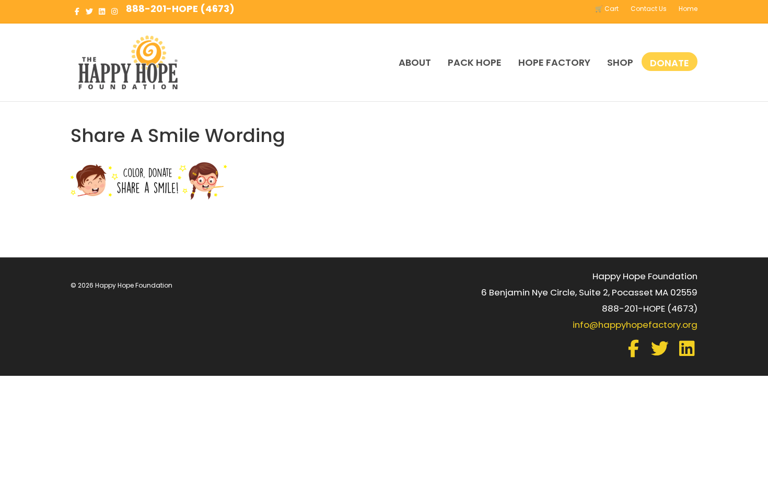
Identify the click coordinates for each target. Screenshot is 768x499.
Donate (669, 62)
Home (688, 8)
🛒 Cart (607, 8)
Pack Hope (475, 62)
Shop (620, 62)
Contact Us (649, 8)
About (415, 62)
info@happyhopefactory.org (635, 324)
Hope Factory (554, 62)
